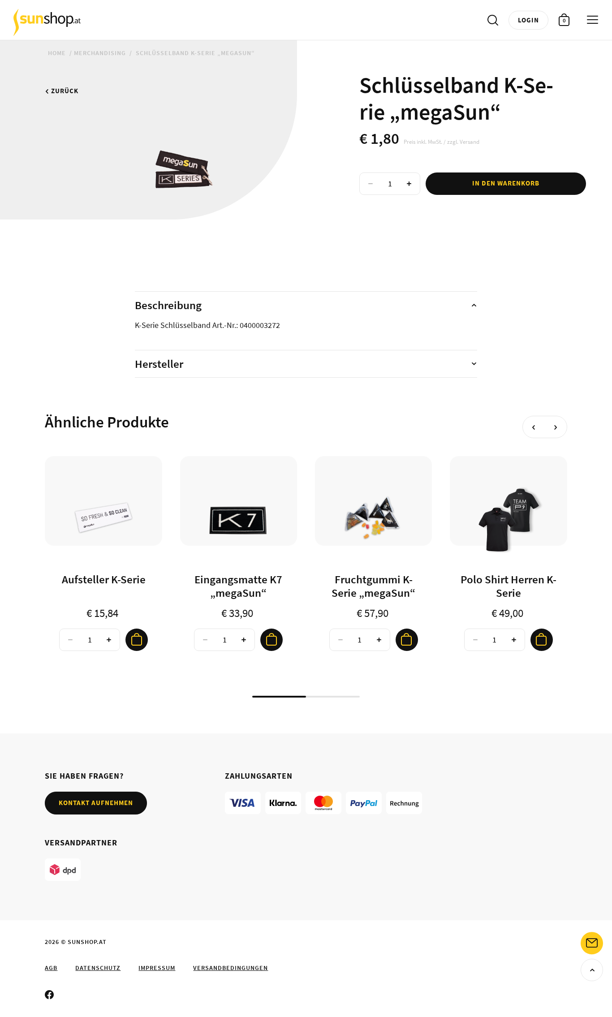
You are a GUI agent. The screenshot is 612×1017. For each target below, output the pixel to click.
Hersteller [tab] (159, 364)
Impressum (156, 968)
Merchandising (100, 53)
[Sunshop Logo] (47, 22)
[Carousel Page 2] (333, 697)
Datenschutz (98, 968)
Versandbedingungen (230, 968)
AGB (51, 968)
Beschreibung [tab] (168, 305)
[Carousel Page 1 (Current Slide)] (279, 697)
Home (57, 53)
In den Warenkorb (505, 183)
